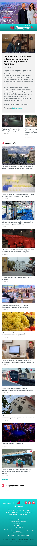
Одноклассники (29, 502)
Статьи (7, 512)
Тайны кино (17, 108)
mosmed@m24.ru (20, 532)
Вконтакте (26, 502)
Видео (28, 510)
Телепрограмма (27, 512)
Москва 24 (14, 539)
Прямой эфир (24, 514)
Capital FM (26, 541)
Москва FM (10, 541)
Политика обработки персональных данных (18, 535)
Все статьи (5, 490)
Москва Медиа (6, 539)
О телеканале (10, 510)
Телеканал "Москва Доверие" (20, 27)
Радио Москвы (18, 541)
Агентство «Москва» (29, 539)
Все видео (5, 479)
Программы (20, 510)
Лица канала (13, 514)
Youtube (33, 502)
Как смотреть (16, 512)
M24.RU (21, 539)
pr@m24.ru (20, 527)
